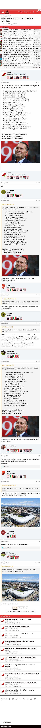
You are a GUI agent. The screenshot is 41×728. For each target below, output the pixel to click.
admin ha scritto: (7, 204)
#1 (39, 82)
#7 (39, 456)
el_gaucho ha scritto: (8, 299)
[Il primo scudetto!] (14, 198)
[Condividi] (36, 82)
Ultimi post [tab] (4, 27)
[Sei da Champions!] (14, 80)
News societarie (13, 621)
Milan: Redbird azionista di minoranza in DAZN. (19, 641)
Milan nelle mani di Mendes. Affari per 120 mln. (19, 690)
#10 (39, 563)
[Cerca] (37, 12)
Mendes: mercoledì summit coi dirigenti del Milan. (20, 683)
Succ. (20, 608)
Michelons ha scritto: (8, 485)
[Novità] (33, 12)
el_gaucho (10, 191)
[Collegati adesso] (5, 76)
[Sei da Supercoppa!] (21, 80)
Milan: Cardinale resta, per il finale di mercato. (19, 634)
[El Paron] (11, 80)
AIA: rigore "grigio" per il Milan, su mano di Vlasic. (20, 657)
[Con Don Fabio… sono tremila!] (18, 80)
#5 (39, 323)
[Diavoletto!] (8, 80)
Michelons (10, 351)
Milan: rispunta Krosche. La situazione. (17, 627)
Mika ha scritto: (6, 327)
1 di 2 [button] (15, 608)
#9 (39, 541)
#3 (39, 200)
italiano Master (7, 726)
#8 (39, 481)
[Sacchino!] (24, 80)
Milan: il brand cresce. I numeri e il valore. (18, 619)
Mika (8, 285)
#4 (39, 295)
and (7, 548)
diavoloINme (11, 446)
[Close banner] (39, 10)
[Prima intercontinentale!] (27, 80)
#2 (39, 183)
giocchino (10, 531)
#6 (39, 361)
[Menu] (2, 11)
